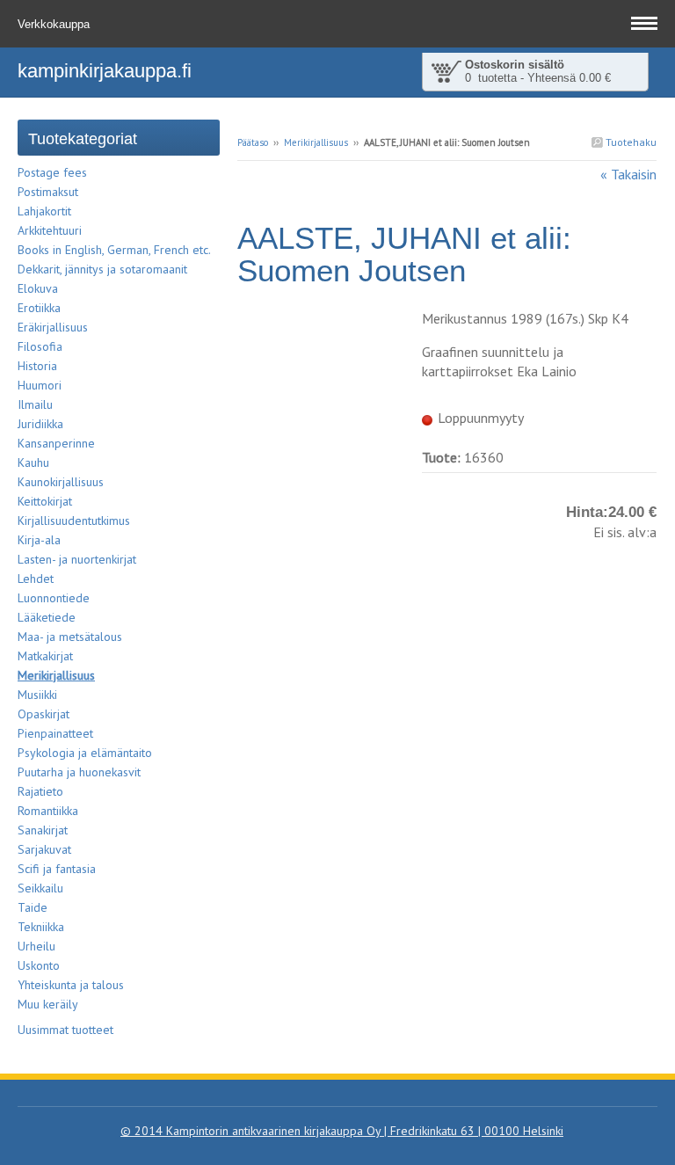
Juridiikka (40, 424)
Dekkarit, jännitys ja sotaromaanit (102, 269)
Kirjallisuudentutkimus (74, 520)
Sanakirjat (43, 830)
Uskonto (39, 965)
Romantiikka (48, 811)
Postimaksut (48, 192)
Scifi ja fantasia (57, 869)
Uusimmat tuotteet (65, 1030)
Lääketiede (47, 617)
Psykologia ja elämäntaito (85, 753)
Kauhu (33, 462)
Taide (32, 907)
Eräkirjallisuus (53, 327)
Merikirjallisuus (316, 142)
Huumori (40, 385)
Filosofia (40, 346)
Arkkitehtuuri (50, 230)
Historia (37, 366)
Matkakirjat (45, 656)
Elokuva (38, 288)
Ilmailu (35, 404)
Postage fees (52, 172)
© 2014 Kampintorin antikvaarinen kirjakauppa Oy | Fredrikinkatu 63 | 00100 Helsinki (341, 1131)
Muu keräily (48, 1004)
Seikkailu (40, 888)
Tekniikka (41, 927)
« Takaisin (628, 174)
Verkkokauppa (55, 24)
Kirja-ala (39, 540)
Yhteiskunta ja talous (71, 985)
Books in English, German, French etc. (114, 250)
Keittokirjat (45, 501)
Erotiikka (39, 308)
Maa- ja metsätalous (70, 636)
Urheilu (36, 946)
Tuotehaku (630, 142)
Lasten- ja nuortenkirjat (77, 559)
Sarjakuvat (44, 849)
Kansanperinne (56, 443)
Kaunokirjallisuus (61, 482)
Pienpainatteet (55, 733)
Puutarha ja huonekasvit (79, 772)
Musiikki (37, 695)
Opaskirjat (43, 714)
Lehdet (36, 578)
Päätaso (252, 142)
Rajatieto (40, 791)
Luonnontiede (54, 598)
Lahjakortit (44, 211)
